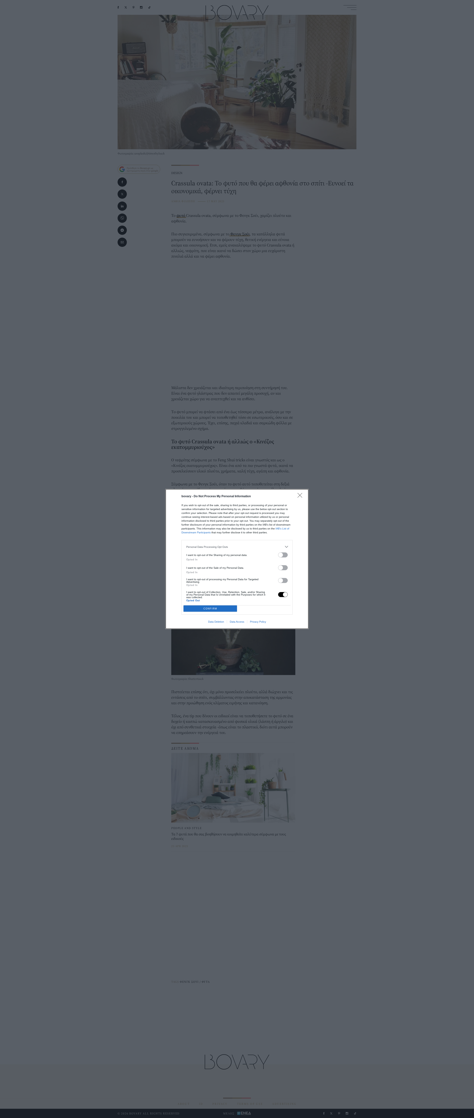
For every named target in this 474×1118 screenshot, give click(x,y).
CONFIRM (210, 608)
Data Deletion (216, 621)
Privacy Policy (258, 621)
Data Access (237, 621)
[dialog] (237, 559)
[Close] (301, 496)
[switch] (283, 554)
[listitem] (237, 547)
